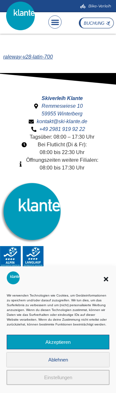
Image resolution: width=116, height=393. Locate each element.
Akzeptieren (58, 342)
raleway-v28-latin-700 (28, 56)
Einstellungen (58, 377)
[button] (106, 279)
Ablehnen (58, 359)
